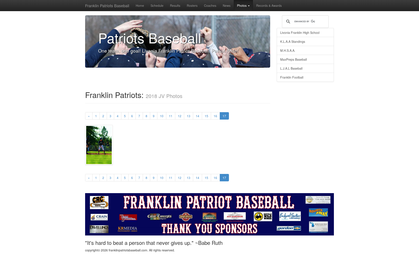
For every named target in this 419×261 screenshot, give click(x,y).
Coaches (210, 5)
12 (179, 116)
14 (197, 116)
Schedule (157, 5)
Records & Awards (269, 5)
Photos (242, 5)
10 (161, 116)
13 (188, 116)
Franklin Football (291, 77)
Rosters (192, 5)
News (226, 5)
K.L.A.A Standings (292, 41)
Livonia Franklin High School (299, 32)
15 (206, 116)
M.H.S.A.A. (287, 50)
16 (215, 116)
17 (226, 115)
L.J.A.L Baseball (291, 68)
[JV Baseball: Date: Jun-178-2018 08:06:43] (99, 146)
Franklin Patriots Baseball (107, 5)
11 (170, 116)
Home (140, 5)
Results (175, 5)
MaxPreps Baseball (293, 59)
